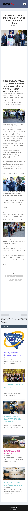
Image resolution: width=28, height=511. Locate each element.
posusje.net (16, 507)
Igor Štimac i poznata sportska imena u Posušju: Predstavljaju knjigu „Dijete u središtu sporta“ (13, 419)
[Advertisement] (14, 63)
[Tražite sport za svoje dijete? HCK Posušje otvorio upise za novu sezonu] (14, 375)
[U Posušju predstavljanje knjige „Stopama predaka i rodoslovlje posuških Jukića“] (14, 473)
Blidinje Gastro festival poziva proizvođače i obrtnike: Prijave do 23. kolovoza (14, 452)
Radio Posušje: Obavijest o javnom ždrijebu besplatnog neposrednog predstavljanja (13, 354)
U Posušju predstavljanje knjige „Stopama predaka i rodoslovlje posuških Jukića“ (13, 484)
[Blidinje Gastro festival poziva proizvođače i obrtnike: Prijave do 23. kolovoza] (14, 441)
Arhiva (10, 509)
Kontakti (15, 509)
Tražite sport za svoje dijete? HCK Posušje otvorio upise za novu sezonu (13, 386)
